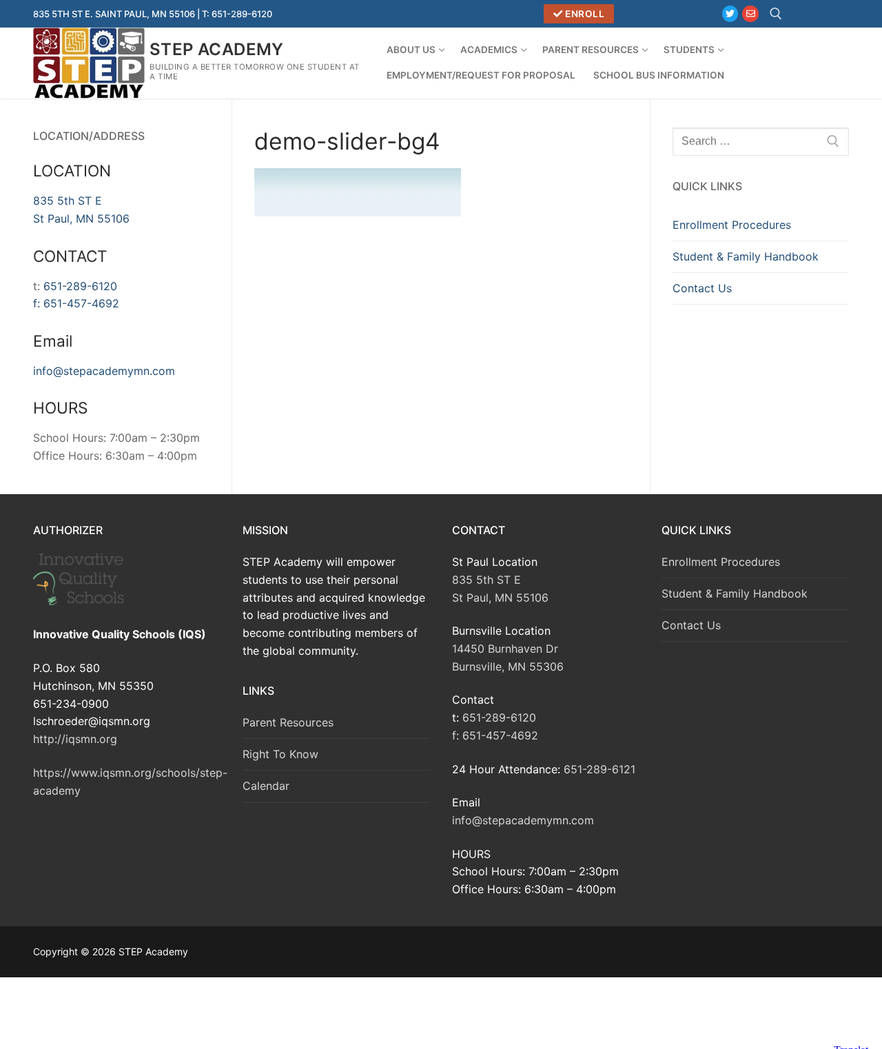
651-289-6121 (599, 769)
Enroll (584, 13)
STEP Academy (217, 49)
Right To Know (280, 754)
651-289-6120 (80, 286)
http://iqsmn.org (75, 739)
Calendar (266, 786)
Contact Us (702, 288)
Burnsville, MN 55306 (508, 666)
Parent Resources (288, 722)
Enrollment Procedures (732, 225)
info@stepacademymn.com (104, 371)
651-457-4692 (81, 303)
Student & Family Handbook (746, 256)
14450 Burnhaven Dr (505, 648)
